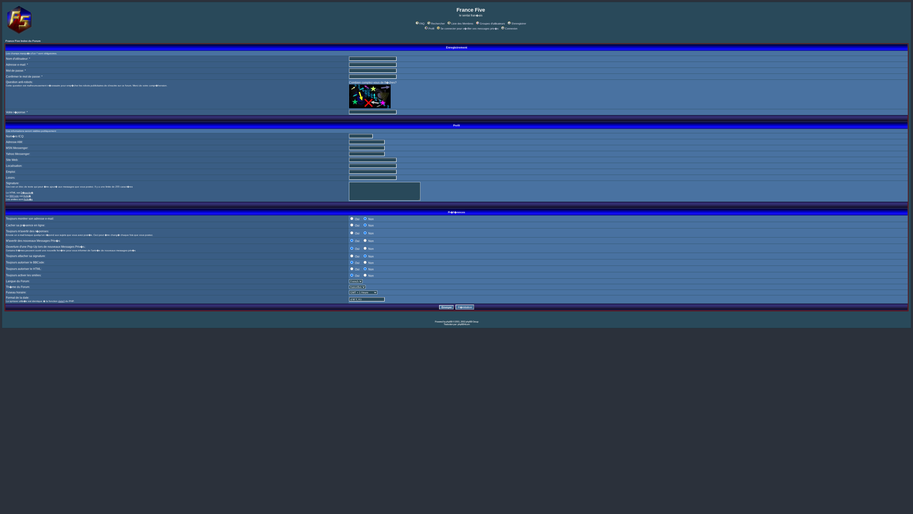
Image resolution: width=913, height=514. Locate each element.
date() (61, 301)
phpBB (449, 321)
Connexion (511, 28)
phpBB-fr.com (464, 324)
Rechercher (438, 23)
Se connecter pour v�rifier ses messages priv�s (470, 28)
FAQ (422, 23)
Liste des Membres (462, 23)
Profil (431, 28)
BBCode (14, 196)
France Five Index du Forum (23, 41)
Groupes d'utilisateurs (492, 23)
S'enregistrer (518, 23)
